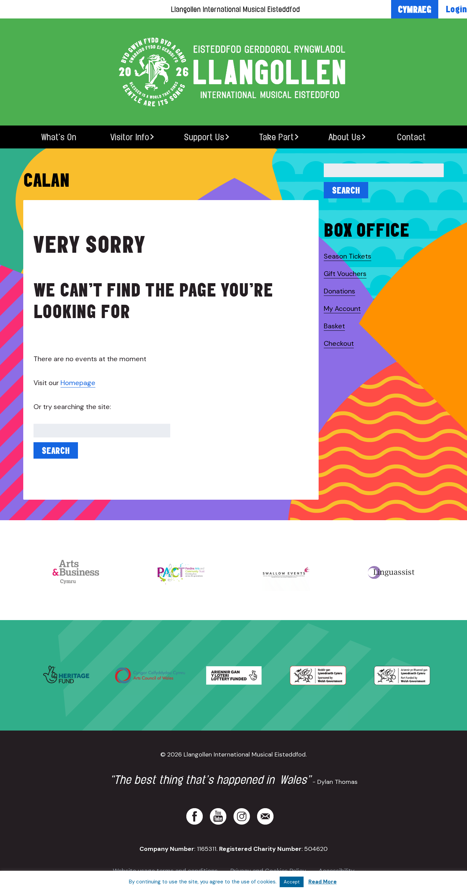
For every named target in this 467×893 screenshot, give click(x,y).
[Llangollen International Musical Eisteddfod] (233, 72)
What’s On (58, 137)
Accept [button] (291, 882)
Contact (411, 137)
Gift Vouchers (345, 273)
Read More (322, 881)
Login (456, 9)
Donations (339, 291)
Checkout (339, 343)
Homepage (78, 382)
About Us (345, 137)
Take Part (276, 137)
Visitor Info (129, 137)
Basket (334, 325)
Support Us (204, 137)
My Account (342, 308)
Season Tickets (347, 256)
